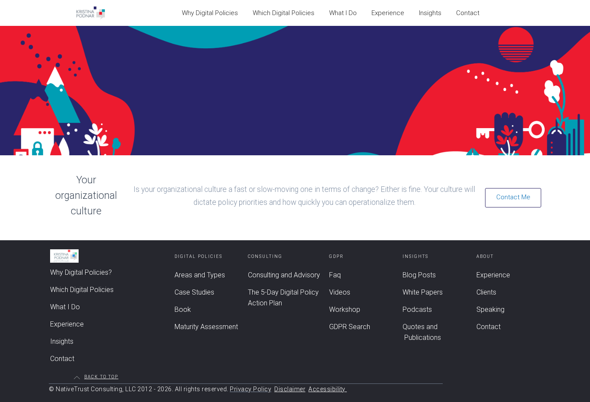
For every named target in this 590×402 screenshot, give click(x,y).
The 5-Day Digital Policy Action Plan (283, 297)
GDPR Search (349, 327)
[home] (90, 13)
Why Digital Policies (210, 13)
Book (182, 309)
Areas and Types (199, 275)
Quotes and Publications (422, 332)
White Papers (423, 292)
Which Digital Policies (283, 13)
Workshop (344, 309)
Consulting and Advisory (284, 275)
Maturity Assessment (206, 327)
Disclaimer (289, 389)
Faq (335, 275)
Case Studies (194, 292)
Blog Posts (419, 275)
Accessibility (327, 389)
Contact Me (513, 197)
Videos (339, 292)
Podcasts (417, 309)
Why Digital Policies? (81, 272)
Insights (430, 13)
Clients (486, 292)
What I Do (343, 13)
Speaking (490, 309)
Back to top (101, 377)
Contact (467, 13)
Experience (387, 13)
